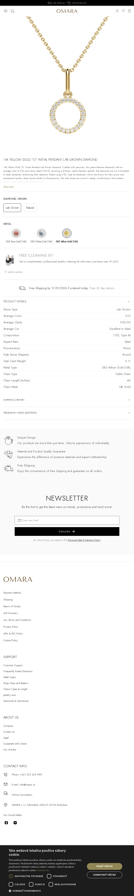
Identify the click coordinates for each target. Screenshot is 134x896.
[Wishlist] (123, 11)
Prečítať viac (43, 870)
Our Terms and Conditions (17, 620)
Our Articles (9, 749)
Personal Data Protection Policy (84, 540)
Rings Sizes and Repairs (15, 683)
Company (8, 726)
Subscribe (64, 531)
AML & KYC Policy (13, 633)
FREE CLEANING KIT (36, 255)
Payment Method (12, 592)
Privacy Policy (10, 627)
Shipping (8, 599)
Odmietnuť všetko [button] (104, 874)
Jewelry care (9, 695)
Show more (8, 186)
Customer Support (13, 665)
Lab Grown (12, 208)
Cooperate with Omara (15, 743)
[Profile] (117, 11)
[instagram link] (15, 823)
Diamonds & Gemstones (16, 701)
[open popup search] (12, 11)
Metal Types (9, 677)
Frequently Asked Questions (17, 671)
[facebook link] (6, 823)
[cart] (129, 11)
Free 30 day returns (102, 288)
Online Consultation (22, 795)
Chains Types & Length (15, 689)
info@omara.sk (27, 784)
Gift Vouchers (10, 613)
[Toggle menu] (5, 11)
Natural (30, 208)
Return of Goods (12, 606)
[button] (46, 890)
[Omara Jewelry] (67, 11)
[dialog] (67, 870)
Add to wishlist (15, 272)
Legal (6, 737)
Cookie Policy (10, 640)
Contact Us (9, 732)
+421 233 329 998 (31, 774)
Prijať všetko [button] (104, 866)
